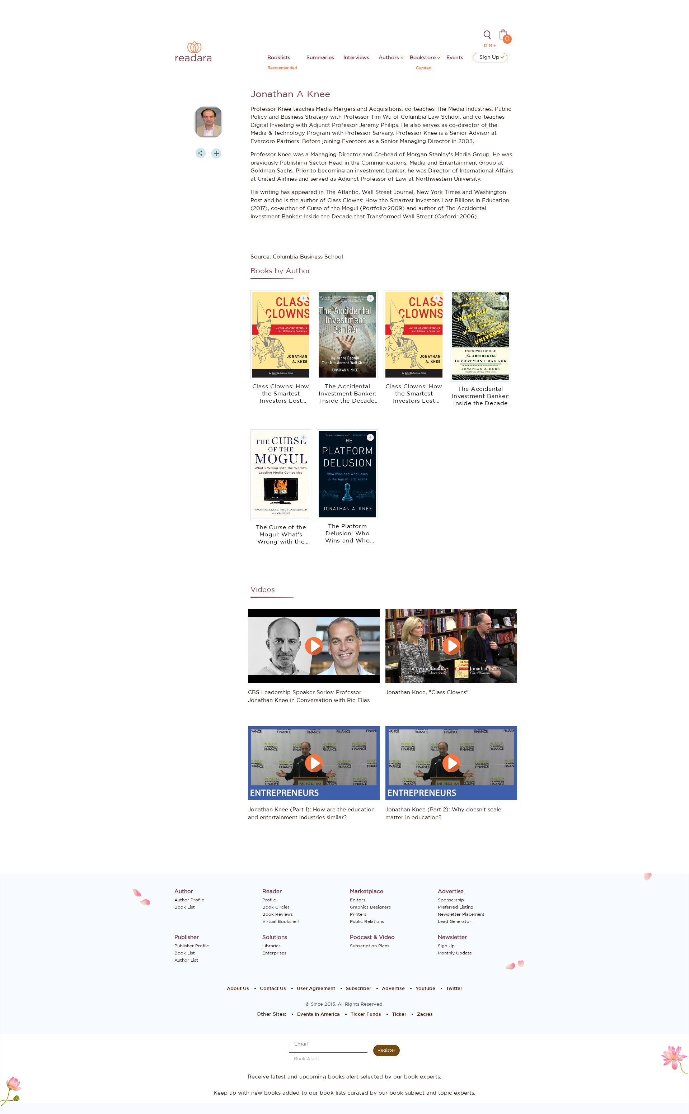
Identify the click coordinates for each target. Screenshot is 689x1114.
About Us (238, 988)
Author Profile (189, 900)
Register (386, 1050)
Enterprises (274, 953)
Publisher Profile (191, 946)
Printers (358, 914)
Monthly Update (455, 953)
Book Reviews (277, 914)
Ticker (399, 1014)
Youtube (425, 988)
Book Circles (276, 907)
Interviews (356, 57)
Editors (357, 900)
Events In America (318, 1014)
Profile (269, 900)
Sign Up (490, 57)
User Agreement (316, 988)
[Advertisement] (208, 300)
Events (454, 57)
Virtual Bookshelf (280, 921)
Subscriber (358, 988)
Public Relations (367, 921)
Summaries (320, 57)
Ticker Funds (366, 1014)
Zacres (425, 1014)
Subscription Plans (369, 946)
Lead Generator (454, 921)
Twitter (454, 988)
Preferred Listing (455, 907)
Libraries (271, 946)
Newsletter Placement (461, 914)
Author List (186, 960)
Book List (184, 907)
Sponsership (451, 900)
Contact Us (273, 988)
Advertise (393, 988)
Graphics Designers (370, 907)
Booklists (278, 57)
